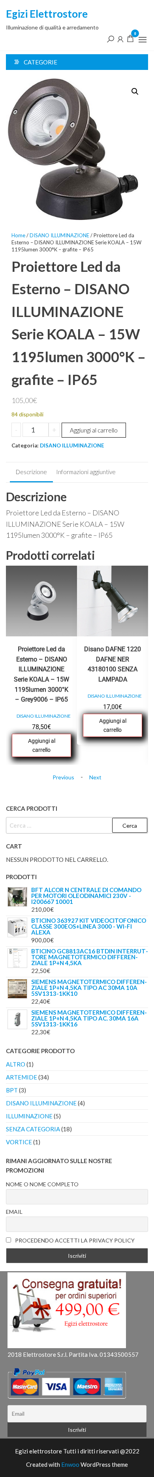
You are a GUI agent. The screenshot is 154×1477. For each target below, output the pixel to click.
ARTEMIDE (21, 1077)
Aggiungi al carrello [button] (41, 745)
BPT (12, 1090)
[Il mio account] (120, 38)
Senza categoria (33, 1128)
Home (18, 235)
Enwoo (70, 1464)
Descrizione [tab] (31, 471)
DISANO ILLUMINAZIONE (59, 235)
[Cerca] (110, 38)
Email (14, 1211)
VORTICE (19, 1141)
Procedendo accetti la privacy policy (74, 1240)
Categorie (40, 62)
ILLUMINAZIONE (29, 1116)
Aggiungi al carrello (94, 430)
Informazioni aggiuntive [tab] (86, 471)
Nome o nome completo (42, 1184)
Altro (15, 1064)
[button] (142, 39)
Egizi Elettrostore (47, 13)
